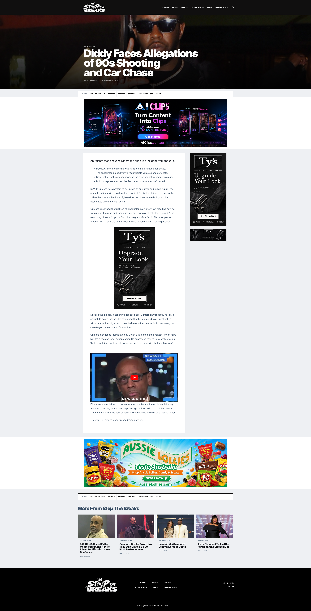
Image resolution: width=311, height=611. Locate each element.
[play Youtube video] (134, 377)
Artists (175, 7)
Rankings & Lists (221, 7)
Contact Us (228, 583)
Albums (165, 7)
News (209, 7)
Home (231, 586)
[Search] (233, 7)
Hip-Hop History (197, 7)
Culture (184, 7)
